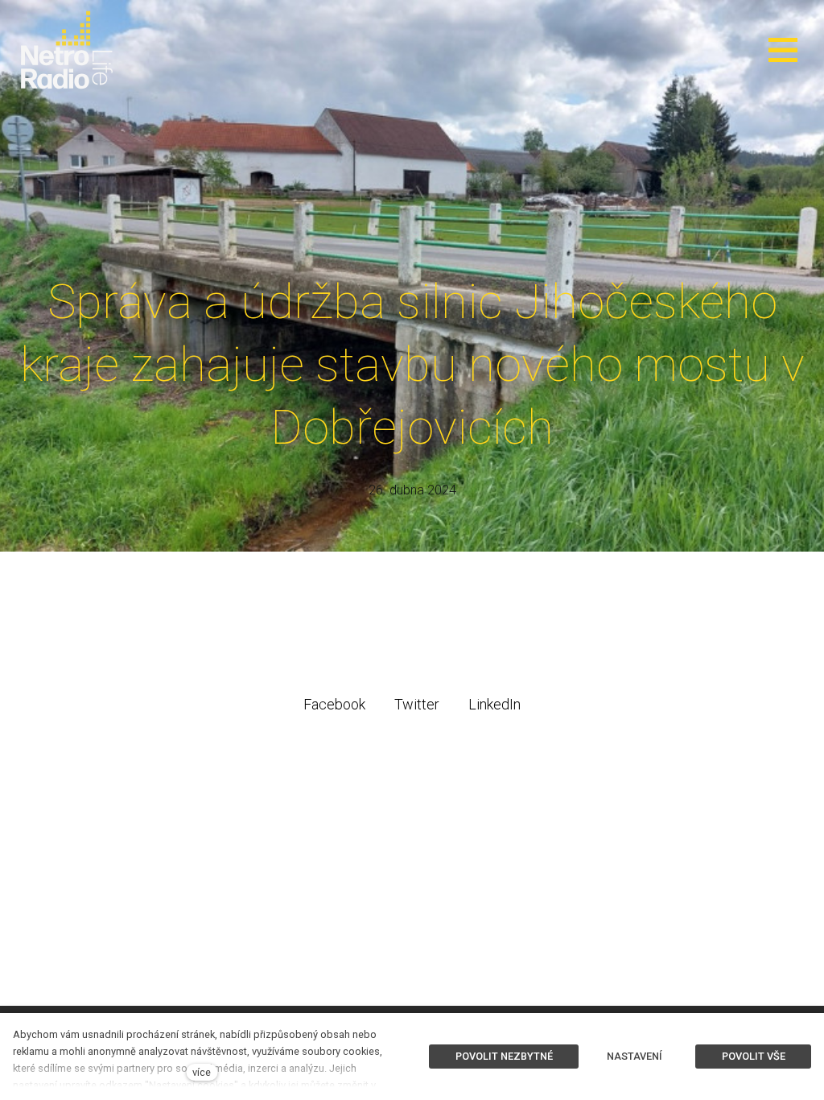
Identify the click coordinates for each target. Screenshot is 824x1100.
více (201, 1072)
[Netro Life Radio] (66, 50)
